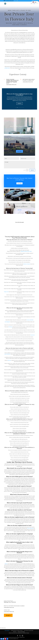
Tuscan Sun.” (32, 334)
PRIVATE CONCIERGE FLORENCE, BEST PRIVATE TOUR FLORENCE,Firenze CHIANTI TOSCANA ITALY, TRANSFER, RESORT (12, 81)
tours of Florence (7, 354)
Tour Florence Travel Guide (28, 630)
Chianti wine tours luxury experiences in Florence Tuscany (19, 632)
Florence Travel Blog (21, 631)
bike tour (9, 360)
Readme (19, 103)
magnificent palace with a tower (26, 251)
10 (23, 107)
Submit (32, 170)
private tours (7, 68)
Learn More (19, 151)
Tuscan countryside (30, 319)
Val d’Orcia (10, 326)
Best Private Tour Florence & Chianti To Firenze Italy (29, 80)
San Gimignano (7, 321)
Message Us (8, 615)
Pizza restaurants (30, 528)
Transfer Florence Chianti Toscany (17, 630)
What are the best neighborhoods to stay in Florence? (19, 94)
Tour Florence (7, 630)
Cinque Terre (6, 291)
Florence (6, 563)
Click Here (19, 197)
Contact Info (7, 610)
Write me (14, 631)
